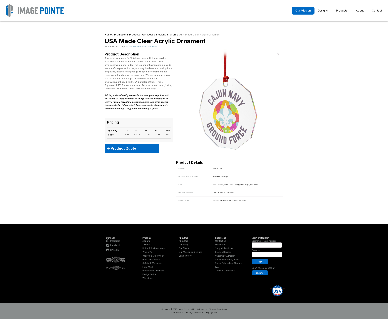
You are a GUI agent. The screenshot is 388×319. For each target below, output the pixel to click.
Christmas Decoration (136, 46)
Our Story (183, 244)
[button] (278, 54)
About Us (183, 241)
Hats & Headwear (151, 259)
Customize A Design (225, 255)
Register (260, 273)
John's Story (185, 255)
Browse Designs (223, 252)
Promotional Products (127, 34)
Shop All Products (224, 248)
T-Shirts (146, 244)
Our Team (184, 248)
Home (108, 34)
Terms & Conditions (225, 270)
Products (341, 10)
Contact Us (220, 241)
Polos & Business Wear (153, 248)
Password (256, 250)
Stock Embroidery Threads (228, 263)
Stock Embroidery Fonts (227, 259)
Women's (147, 252)
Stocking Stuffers (166, 34)
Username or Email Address (264, 241)
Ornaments (153, 46)
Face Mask (147, 267)
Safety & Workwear (152, 263)
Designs (323, 10)
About (360, 10)
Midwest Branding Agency (205, 312)
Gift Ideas (147, 34)
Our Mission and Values (190, 252)
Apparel (146, 241)
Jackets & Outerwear (153, 255)
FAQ (217, 267)
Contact (377, 10)
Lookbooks (221, 244)
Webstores (147, 278)
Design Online (149, 274)
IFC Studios (186, 312)
